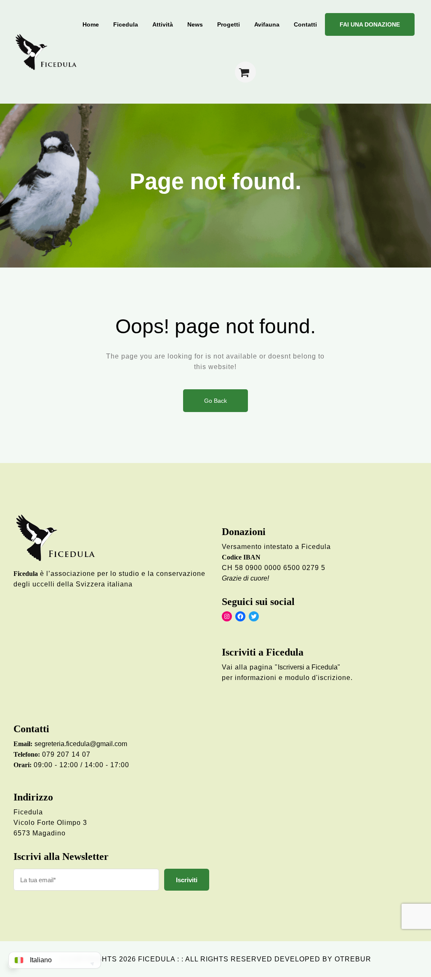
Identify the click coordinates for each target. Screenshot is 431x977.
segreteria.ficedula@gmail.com (81, 743)
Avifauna (266, 24)
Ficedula (125, 24)
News (195, 24)
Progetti (228, 24)
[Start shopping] (245, 72)
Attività (162, 24)
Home (90, 24)
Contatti (305, 24)
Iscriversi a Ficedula (308, 667)
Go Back (215, 400)
